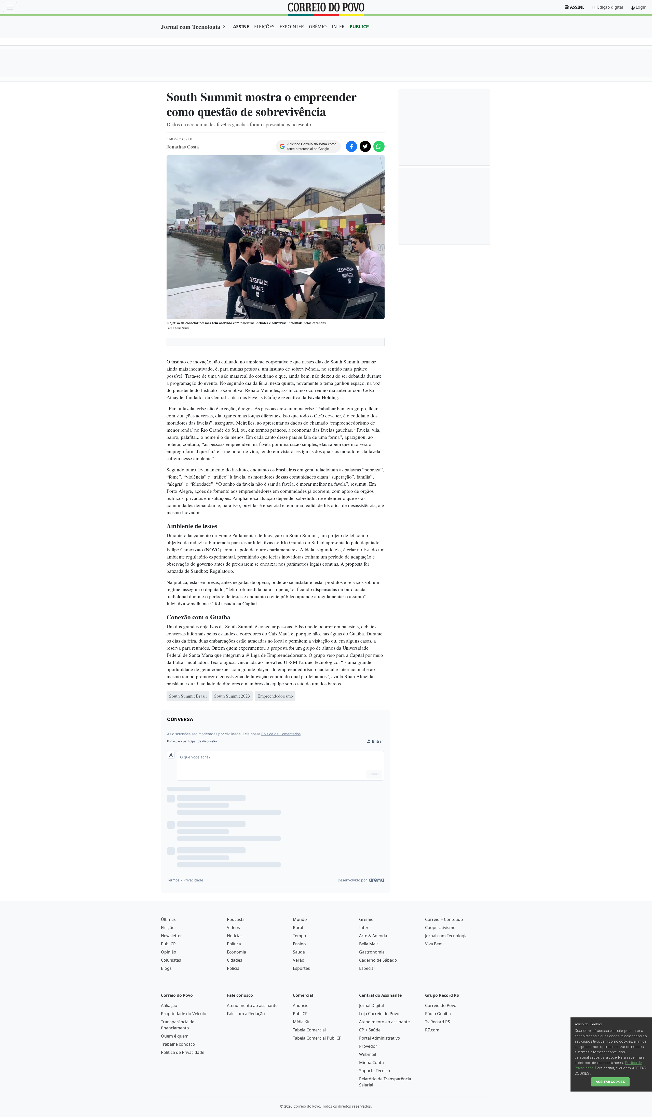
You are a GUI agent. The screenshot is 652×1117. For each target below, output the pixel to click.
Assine (577, 7)
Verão (298, 960)
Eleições (168, 927)
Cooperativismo (440, 927)
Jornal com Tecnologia (190, 26)
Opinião (168, 952)
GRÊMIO (318, 26)
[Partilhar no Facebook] (351, 146)
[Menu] (10, 7)
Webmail (367, 1054)
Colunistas (171, 960)
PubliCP (168, 944)
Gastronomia (372, 952)
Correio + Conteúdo (444, 919)
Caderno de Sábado (378, 960)
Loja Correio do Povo (379, 1013)
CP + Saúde (370, 1030)
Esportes (301, 968)
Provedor (368, 1046)
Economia (236, 952)
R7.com (432, 1030)
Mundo (300, 919)
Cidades (234, 960)
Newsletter (171, 935)
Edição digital (610, 7)
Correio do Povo (440, 1005)
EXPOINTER (292, 26)
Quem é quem (174, 1036)
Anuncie (300, 1005)
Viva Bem (434, 944)
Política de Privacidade (182, 1052)
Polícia (233, 968)
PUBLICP (359, 26)
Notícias (234, 935)
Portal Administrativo (379, 1038)
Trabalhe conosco (178, 1044)
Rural (298, 927)
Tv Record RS (437, 1022)
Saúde (299, 952)
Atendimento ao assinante (252, 1005)
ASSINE (241, 26)
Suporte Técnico (374, 1070)
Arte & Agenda (373, 935)
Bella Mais (368, 944)
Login (641, 7)
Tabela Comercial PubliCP (317, 1038)
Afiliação (169, 1005)
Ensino (299, 944)
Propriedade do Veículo (183, 1013)
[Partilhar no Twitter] (365, 146)
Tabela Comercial (309, 1030)
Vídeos (233, 927)
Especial (367, 968)
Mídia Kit (301, 1022)
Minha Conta (371, 1062)
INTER (338, 26)
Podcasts (235, 919)
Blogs (166, 968)
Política (234, 944)
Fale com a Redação (246, 1013)
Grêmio (366, 919)
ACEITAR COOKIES (610, 1082)
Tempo (299, 935)
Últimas (168, 919)
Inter (364, 927)
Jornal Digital (371, 1005)
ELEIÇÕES (264, 26)
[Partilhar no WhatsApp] (379, 146)
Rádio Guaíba (438, 1013)
